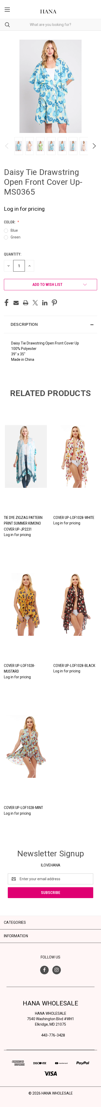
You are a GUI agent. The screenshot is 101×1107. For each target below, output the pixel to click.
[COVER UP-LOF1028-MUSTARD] (26, 604)
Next (93, 146)
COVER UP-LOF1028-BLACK (74, 665)
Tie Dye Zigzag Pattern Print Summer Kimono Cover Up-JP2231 (23, 523)
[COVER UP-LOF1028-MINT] (26, 746)
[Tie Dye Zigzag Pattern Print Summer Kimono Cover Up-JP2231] (26, 456)
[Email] (16, 302)
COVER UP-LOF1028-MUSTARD (19, 668)
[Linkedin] (44, 302)
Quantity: (12, 254)
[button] (50, 324)
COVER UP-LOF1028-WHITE (73, 517)
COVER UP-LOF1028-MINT (23, 807)
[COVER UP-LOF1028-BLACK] (75, 604)
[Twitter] (35, 302)
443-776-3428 (53, 1035)
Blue (14, 230)
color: (10, 222)
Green (15, 237)
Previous (7, 146)
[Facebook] (6, 302)
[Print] (25, 302)
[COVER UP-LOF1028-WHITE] (75, 456)
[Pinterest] (54, 302)
